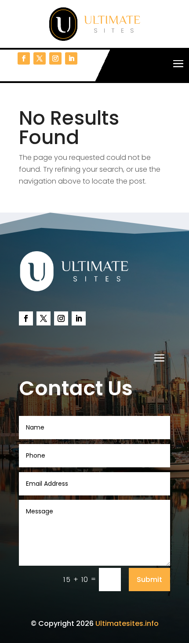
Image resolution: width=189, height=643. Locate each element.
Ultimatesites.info (127, 623)
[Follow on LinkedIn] (71, 58)
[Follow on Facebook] (24, 58)
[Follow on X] (39, 58)
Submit (149, 579)
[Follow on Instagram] (55, 58)
